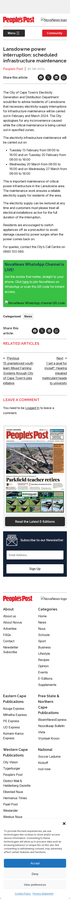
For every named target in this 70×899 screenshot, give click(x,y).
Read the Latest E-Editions (35, 521)
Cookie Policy (23, 893)
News (28, 316)
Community (54, 33)
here (26, 282)
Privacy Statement (43, 893)
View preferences (35, 884)
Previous (13, 358)
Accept (35, 863)
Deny (35, 874)
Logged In (32, 408)
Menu (9, 33)
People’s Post (13, 69)
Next (59, 358)
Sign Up (35, 569)
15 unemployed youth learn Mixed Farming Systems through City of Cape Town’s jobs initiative (18, 373)
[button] (64, 823)
